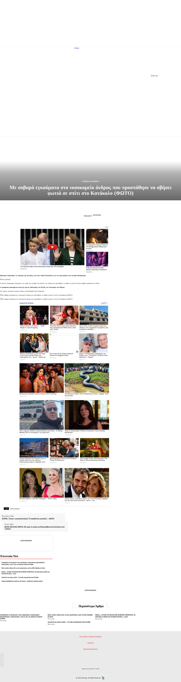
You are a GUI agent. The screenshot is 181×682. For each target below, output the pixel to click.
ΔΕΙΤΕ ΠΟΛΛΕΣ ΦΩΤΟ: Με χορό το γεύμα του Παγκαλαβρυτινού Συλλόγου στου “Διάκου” (34, 528)
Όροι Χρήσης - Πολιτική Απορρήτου (90, 636)
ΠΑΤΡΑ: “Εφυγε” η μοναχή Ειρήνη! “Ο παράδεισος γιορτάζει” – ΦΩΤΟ (28, 518)
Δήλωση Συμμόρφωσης (90, 649)
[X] (19, 545)
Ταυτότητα (90, 643)
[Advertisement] (90, 118)
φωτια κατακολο (15, 508)
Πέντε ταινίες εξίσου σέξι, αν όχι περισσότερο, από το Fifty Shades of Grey (23, 568)
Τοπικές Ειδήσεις (90, 181)
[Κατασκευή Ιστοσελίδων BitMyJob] (103, 678)
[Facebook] (12, 545)
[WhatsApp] (33, 545)
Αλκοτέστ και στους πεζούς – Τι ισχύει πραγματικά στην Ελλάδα (20, 577)
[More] (40, 545)
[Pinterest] (26, 545)
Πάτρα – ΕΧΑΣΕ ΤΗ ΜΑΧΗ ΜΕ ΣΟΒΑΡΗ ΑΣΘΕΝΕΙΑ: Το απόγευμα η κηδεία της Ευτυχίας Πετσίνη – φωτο (115, 615)
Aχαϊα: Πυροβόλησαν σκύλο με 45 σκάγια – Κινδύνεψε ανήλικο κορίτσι (22, 581)
